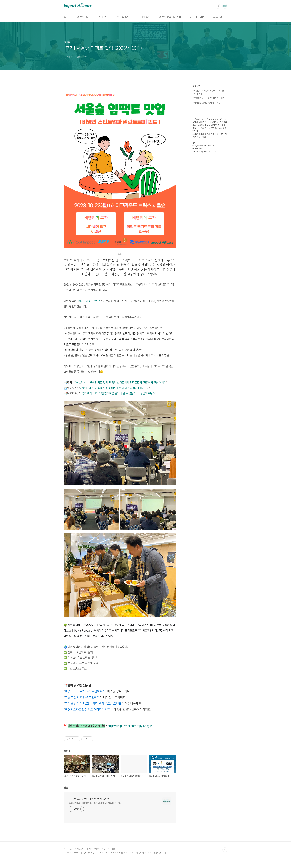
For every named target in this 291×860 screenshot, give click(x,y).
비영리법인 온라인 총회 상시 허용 (206, 102)
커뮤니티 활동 (197, 17)
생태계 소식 (144, 17)
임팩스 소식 (123, 17)
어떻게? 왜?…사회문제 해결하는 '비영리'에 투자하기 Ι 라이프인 (114, 388)
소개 (66, 17)
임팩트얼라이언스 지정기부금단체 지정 (208, 98)
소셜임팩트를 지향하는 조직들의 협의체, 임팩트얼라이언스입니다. (98, 802)
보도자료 (217, 17)
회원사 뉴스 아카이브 (170, 17)
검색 (218, 6)
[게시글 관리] (77, 739)
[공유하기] (73, 739)
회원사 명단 (83, 17)
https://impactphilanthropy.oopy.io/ (130, 726)
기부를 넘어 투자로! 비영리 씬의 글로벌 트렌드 (93, 703)
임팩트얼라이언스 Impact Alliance (89, 798)
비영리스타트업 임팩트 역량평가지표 (87, 709)
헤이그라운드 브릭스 (90, 301)
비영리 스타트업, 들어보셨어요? (84, 691)
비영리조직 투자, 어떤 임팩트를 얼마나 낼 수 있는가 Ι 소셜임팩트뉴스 (117, 393)
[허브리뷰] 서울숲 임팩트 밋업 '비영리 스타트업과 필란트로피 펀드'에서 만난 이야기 (120, 382)
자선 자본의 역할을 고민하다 (82, 697)
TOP (224, 849)
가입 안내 (103, 17)
